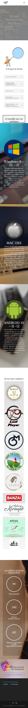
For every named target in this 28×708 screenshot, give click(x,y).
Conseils (14, 11)
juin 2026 (6, 684)
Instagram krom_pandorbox (14, 674)
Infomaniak (22, 705)
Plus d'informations (14, 34)
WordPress (11, 705)
